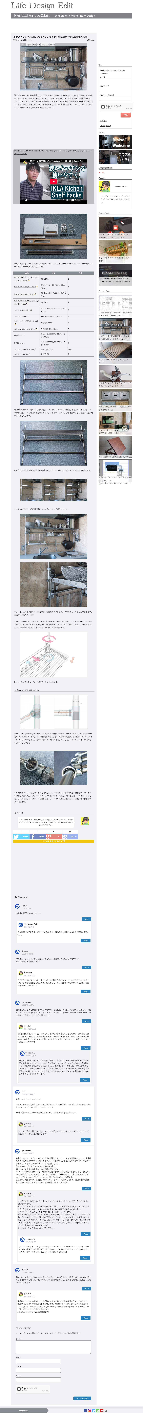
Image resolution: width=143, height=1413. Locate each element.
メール (19, 1367)
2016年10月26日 (30, 1029)
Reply (87, 919)
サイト (18, 1376)
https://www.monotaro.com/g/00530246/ (33, 1312)
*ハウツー (29, 45)
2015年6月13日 (29, 975)
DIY (34, 45)
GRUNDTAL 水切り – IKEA (25, 287)
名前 (18, 1357)
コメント (19, 1339)
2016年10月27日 (31, 1056)
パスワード (104, 86)
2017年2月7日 (30, 1242)
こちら (51, 682)
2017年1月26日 (27, 1153)
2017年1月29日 (29, 1196)
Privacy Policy (105, 126)
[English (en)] (103, 173)
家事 (51, 45)
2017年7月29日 (27, 1272)
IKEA (38, 45)
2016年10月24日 (28, 1005)
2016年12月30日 (28, 1094)
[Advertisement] (54, 26)
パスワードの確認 (107, 95)
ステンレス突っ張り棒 (23, 310)
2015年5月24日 (27, 954)
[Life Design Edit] (42, 9)
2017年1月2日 (29, 1126)
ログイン (103, 121)
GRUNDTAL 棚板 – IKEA (24, 294)
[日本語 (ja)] (100, 173)
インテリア (45, 45)
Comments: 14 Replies (22, 40)
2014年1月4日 (27, 908)
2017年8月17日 (29, 1296)
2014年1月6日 (29, 927)
